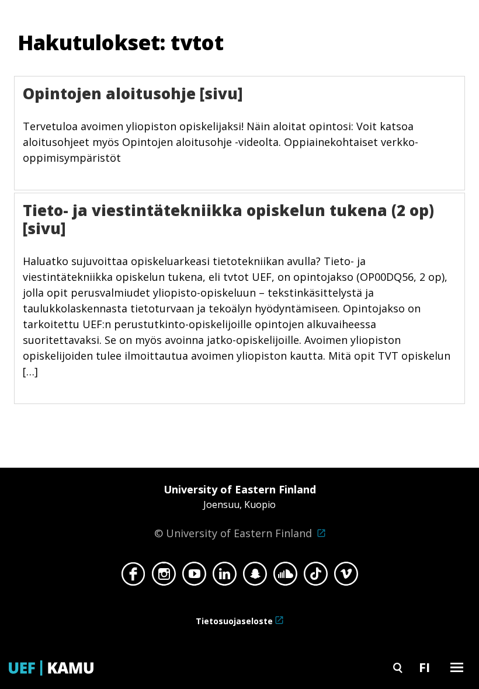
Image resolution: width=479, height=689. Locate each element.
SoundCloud (285, 577)
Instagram (164, 577)
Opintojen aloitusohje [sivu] (133, 93)
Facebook (133, 577)
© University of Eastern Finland (235, 511)
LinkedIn (225, 577)
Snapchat (255, 577)
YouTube (194, 577)
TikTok (316, 577)
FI (424, 667)
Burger (456, 667)
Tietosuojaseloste (234, 621)
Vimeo (346, 577)
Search (398, 667)
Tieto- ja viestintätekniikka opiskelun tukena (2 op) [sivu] (228, 219)
